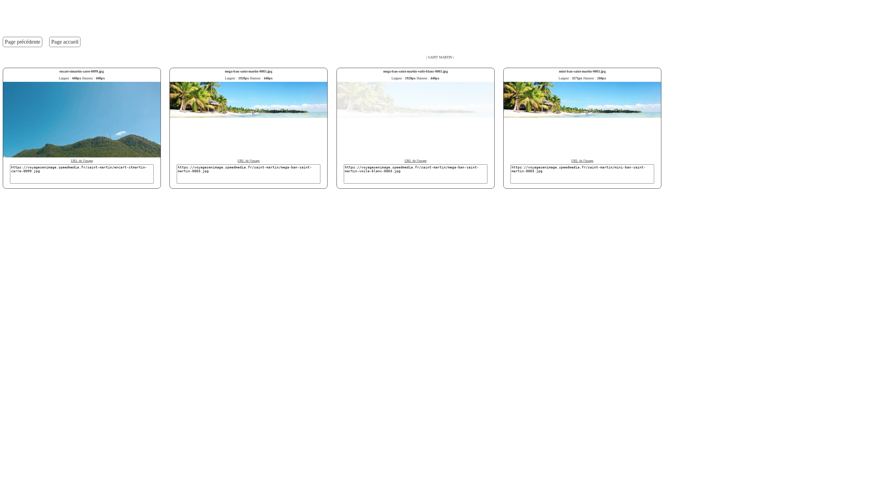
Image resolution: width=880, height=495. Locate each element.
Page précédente (22, 42)
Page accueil (64, 42)
